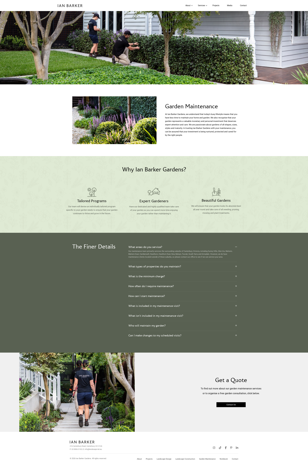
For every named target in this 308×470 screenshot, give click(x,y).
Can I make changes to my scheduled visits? (154, 335)
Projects (215, 5)
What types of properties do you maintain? (154, 266)
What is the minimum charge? (146, 276)
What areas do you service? (145, 247)
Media (229, 5)
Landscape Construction (185, 459)
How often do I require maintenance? (151, 286)
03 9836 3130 (77, 449)
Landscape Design (164, 459)
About (187, 5)
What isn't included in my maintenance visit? (155, 315)
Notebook (224, 459)
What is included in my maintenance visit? (154, 306)
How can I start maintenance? (146, 296)
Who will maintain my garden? (147, 325)
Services (201, 5)
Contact (243, 5)
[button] (182, 247)
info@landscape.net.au (93, 449)
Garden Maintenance (207, 459)
